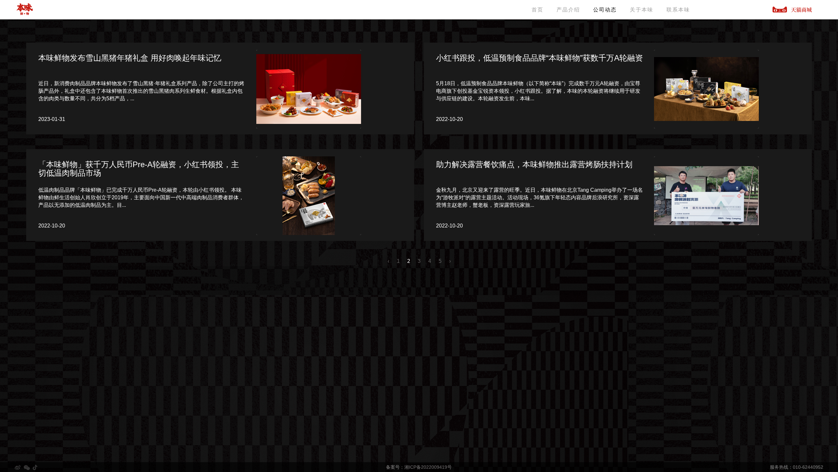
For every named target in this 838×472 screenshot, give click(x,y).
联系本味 (678, 9)
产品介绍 (568, 9)
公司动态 (605, 9)
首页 (537, 9)
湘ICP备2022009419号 (428, 467)
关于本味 (641, 9)
